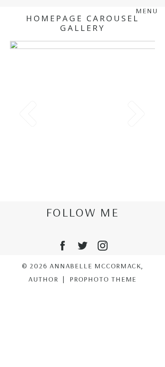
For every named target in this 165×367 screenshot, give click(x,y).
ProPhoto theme (103, 279)
